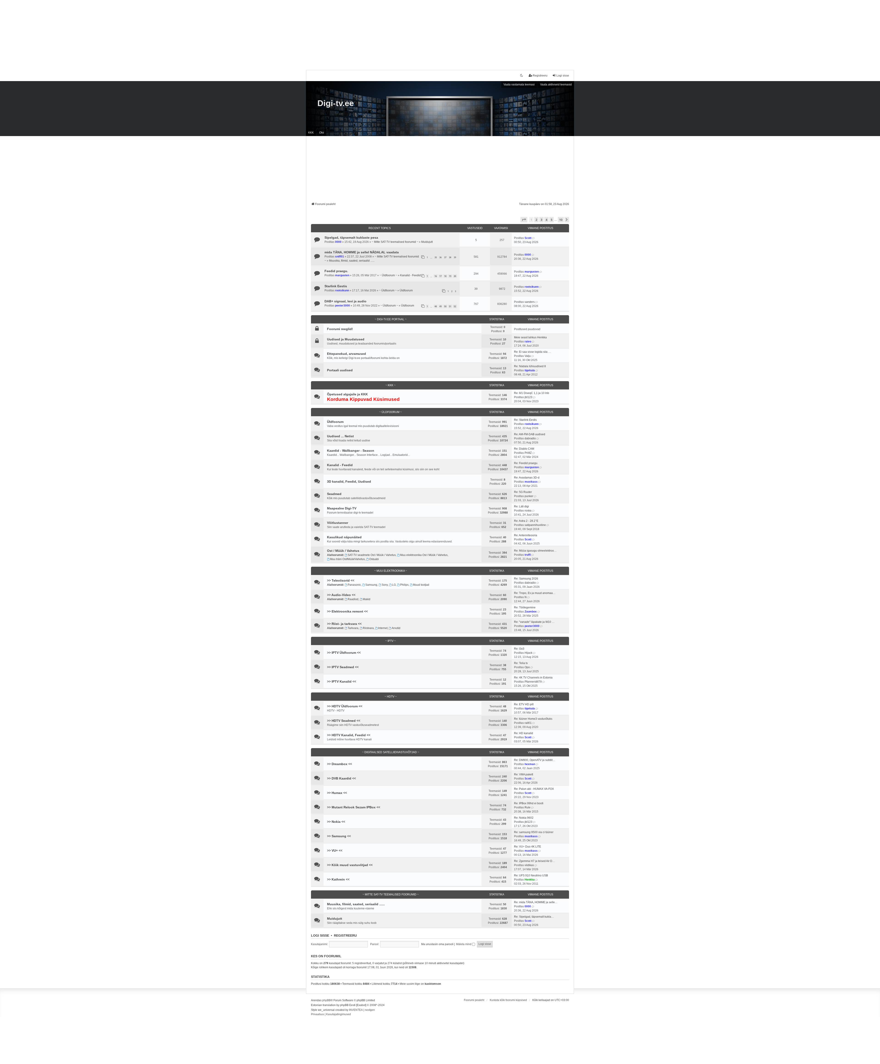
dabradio (530, 438)
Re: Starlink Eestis (525, 419)
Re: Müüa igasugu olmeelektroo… (535, 550)
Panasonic (354, 584)
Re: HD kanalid (523, 733)
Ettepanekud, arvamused (346, 354)
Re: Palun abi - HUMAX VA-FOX (534, 788)
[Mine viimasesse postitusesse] (533, 238)
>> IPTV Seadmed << (343, 667)
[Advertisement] (440, 32)
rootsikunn (342, 290)
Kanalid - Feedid (410, 275)
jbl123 (528, 397)
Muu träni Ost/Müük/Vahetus (347, 559)
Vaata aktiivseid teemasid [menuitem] (556, 84)
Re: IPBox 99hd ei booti (528, 803)
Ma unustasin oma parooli (437, 944)
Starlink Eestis (335, 286)
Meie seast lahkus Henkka (530, 337)
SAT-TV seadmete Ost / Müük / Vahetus (372, 555)
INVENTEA (356, 1010)
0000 (338, 241)
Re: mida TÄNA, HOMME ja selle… (536, 902)
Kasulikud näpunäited (344, 537)
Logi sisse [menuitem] (562, 75)
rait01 (528, 723)
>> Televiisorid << (340, 580)
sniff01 (339, 256)
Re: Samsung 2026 (526, 578)
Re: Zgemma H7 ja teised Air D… (534, 861)
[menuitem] (317, 1014)
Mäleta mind (464, 944)
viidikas (529, 865)
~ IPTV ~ (390, 641)
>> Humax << (337, 793)
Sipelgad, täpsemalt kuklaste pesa (351, 237)
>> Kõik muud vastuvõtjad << (350, 865)
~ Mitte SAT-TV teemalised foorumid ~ (395, 241)
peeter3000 (342, 305)
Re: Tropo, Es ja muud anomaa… (535, 593)
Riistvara (368, 628)
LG (394, 584)
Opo (527, 667)
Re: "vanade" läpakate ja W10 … (534, 622)
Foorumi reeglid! (340, 329)
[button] (523, 219)
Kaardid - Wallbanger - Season (350, 450)
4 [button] (546, 220)
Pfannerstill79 (533, 681)
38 (450, 257)
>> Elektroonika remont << (347, 611)
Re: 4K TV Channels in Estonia (533, 677)
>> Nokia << (336, 821)
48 (435, 306)
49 (440, 306)
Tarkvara (353, 628)
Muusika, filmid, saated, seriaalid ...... (351, 260)
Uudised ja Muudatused (345, 339)
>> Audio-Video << (341, 595)
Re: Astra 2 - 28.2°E (526, 520)
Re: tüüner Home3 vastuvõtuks (533, 718)
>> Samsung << (339, 836)
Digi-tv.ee (335, 103)
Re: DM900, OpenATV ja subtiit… (534, 760)
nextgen (370, 1010)
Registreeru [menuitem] (540, 75)
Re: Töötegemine (525, 607)
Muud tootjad (421, 584)
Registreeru (345, 935)
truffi (528, 554)
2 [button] (536, 220)
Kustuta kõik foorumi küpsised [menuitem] (508, 1000)
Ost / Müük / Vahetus (343, 551)
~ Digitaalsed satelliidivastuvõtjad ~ (390, 752)
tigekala (530, 370)
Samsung (371, 584)
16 (435, 276)
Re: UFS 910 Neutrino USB (531, 875)
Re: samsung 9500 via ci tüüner (533, 832)
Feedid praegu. (336, 271)
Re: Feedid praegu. (526, 463)
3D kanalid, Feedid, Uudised (349, 481)
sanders (530, 302)
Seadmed (334, 494)
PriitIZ (528, 452)
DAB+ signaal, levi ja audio (345, 301)
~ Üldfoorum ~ (388, 275)
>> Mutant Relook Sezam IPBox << (353, 807)
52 (455, 306)
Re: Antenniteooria (525, 535)
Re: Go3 (519, 648)
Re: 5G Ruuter (523, 492)
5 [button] (551, 220)
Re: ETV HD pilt (524, 704)
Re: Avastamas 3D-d (526, 477)
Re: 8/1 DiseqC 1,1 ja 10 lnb (531, 393)
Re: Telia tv (521, 663)
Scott (528, 238)
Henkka (530, 879)
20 (455, 276)
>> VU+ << (334, 850)
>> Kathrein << (338, 879)
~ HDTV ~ (391, 696)
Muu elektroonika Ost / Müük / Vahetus (424, 555)
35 (435, 257)
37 (445, 257)
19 (450, 276)
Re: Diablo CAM (524, 448)
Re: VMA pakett (523, 774)
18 (445, 276)
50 (445, 306)
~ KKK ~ (390, 385)
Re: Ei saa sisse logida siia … (532, 351)
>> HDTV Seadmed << (343, 720)
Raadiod (353, 599)
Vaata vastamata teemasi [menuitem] (519, 84)
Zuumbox (531, 611)
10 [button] (560, 220)
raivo (528, 341)
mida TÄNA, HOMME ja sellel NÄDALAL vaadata (361, 252)
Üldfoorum (406, 290)
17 (440, 276)
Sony (385, 584)
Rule (528, 807)
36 (440, 257)
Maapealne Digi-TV (341, 508)
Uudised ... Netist (340, 436)
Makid (366, 599)
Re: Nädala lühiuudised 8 (530, 366)
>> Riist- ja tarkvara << (344, 624)
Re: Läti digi (521, 506)
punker (529, 496)
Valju (528, 356)
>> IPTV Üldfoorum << (344, 652)
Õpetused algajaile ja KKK (347, 394)
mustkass (531, 481)
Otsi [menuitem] (321, 132)
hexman (530, 764)
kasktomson (433, 983)
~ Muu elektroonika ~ (390, 570)
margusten (342, 275)
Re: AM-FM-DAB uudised (529, 434)
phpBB (326, 1000)
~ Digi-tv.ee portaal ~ (391, 319)
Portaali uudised (340, 370)
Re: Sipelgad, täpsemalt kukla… (534, 916)
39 (455, 257)
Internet (383, 628)
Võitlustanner (337, 523)
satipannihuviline (535, 525)
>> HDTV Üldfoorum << (344, 706)
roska (528, 510)
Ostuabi (374, 559)
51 (450, 306)
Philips (404, 584)
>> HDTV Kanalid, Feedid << (348, 735)
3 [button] (541, 220)
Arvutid (396, 628)
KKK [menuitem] (311, 132)
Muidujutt (427, 241)
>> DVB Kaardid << (341, 778)
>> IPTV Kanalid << (341, 681)
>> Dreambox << (339, 764)
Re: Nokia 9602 (524, 817)
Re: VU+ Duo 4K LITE (527, 846)
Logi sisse (320, 935)
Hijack (528, 652)
